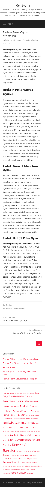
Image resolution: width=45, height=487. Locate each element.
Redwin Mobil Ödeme (28, 431)
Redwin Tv (7, 458)
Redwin (22, 5)
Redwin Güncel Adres (18, 422)
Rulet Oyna (30, 473)
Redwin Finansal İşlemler (14, 415)
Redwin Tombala (30, 455)
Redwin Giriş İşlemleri (19, 418)
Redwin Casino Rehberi (15, 308)
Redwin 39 (13, 393)
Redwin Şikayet (18, 473)
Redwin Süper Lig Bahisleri (25, 451)
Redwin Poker (9, 367)
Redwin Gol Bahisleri (32, 418)
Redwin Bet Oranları (23, 396)
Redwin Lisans (28, 427)
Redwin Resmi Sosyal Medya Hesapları (20, 379)
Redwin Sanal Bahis (17, 440)
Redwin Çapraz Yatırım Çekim (12, 466)
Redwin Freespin (30, 415)
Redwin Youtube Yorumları (29, 462)
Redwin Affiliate (21, 393)
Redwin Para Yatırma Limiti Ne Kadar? (19, 363)
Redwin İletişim (25, 469)
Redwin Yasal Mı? (12, 462)
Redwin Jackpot (16, 428)
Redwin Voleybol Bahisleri (29, 458)
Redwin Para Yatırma (23, 435)
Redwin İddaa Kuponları (13, 469)
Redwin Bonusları (17, 401)
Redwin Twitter (16, 458)
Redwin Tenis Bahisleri (18, 455)
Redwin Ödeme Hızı (27, 466)
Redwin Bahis (30, 393)
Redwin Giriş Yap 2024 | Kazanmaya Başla (21, 359)
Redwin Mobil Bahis (15, 431)
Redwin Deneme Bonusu (26, 411)
